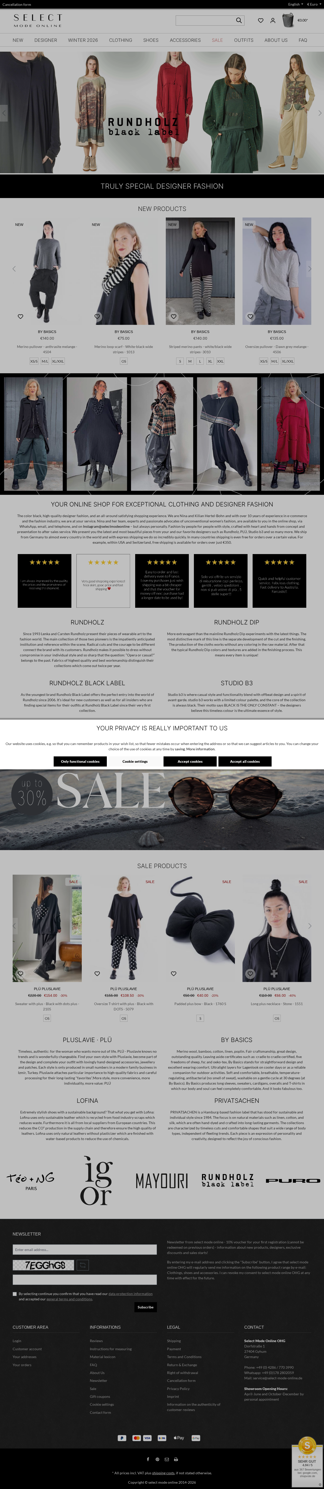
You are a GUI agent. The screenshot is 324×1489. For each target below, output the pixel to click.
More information (200, 749)
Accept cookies (190, 761)
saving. (180, 749)
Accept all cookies (245, 761)
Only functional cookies (80, 761)
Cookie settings (135, 761)
